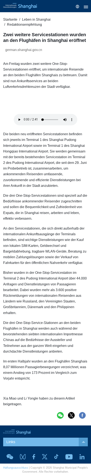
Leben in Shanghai (36, 19)
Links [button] (10, 442)
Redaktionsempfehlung (24, 24)
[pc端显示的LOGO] (20, 6)
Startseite (10, 19)
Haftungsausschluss (15, 467)
